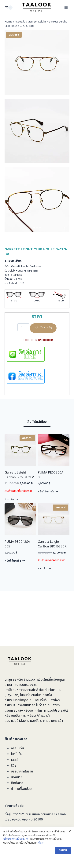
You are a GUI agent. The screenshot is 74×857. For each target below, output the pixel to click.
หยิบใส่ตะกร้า (43, 328)
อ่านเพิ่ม (9, 499)
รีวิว (13, 765)
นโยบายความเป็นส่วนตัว (15, 839)
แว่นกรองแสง (14, 710)
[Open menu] (65, 7)
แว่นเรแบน (54, 690)
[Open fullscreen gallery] (65, 228)
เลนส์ (14, 760)
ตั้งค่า (41, 843)
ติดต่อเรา (17, 783)
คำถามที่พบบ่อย (21, 788)
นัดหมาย (16, 777)
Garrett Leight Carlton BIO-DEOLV (19, 475)
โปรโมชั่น (16, 754)
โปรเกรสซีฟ (44, 695)
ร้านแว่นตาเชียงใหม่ (36, 679)
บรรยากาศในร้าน (22, 771)
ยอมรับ (63, 850)
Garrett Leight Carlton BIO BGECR (52, 544)
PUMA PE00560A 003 (50, 475)
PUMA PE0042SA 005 (17, 544)
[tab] (34, 228)
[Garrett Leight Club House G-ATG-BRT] (37, 62)
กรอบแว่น (17, 748)
